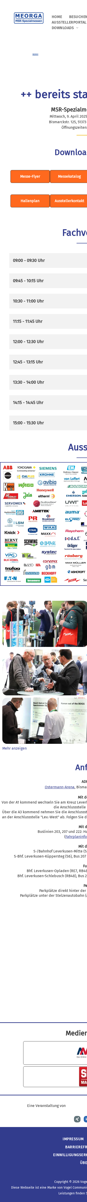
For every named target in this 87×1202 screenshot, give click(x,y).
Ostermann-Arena (59, 787)
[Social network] (77, 1120)
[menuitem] (57, 17)
